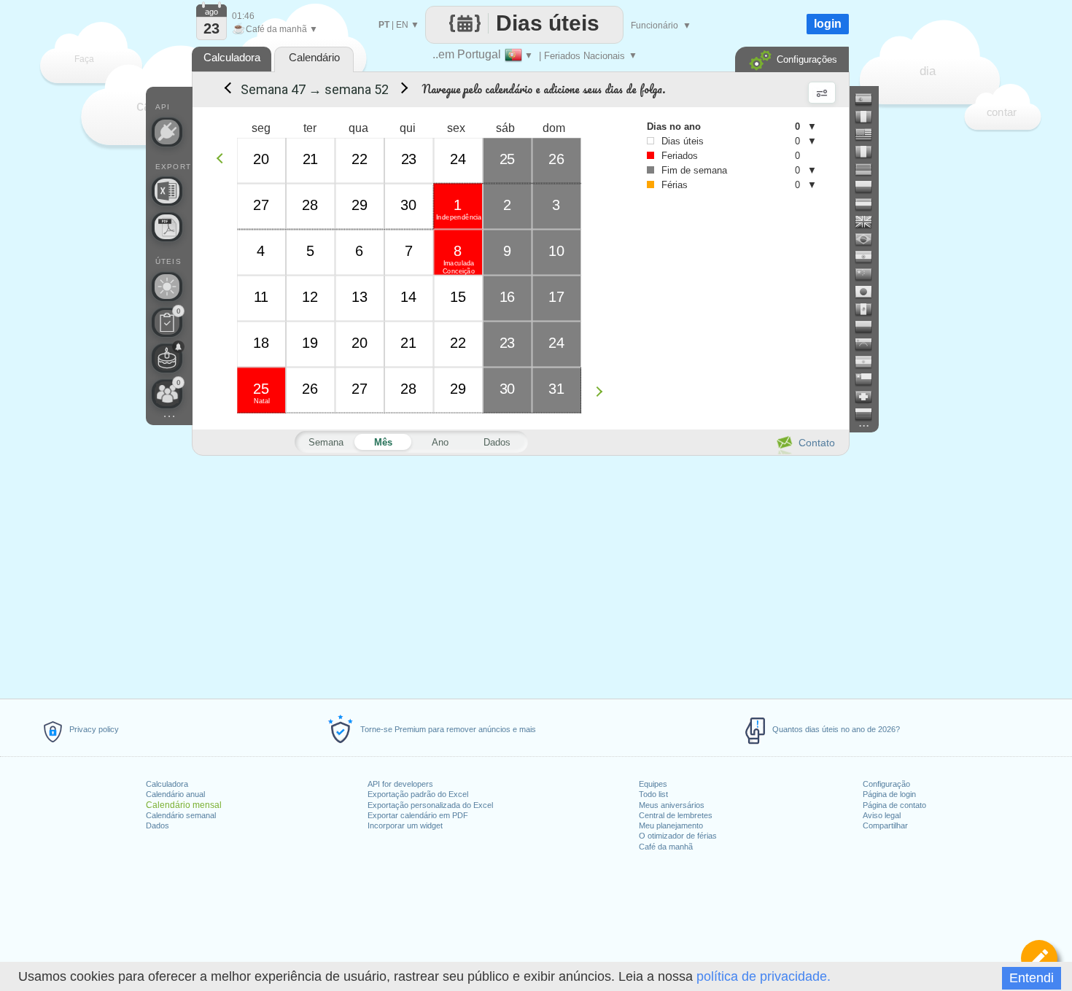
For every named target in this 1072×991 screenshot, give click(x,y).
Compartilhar (885, 825)
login (828, 24)
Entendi (1031, 978)
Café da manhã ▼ (275, 29)
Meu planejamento (671, 825)
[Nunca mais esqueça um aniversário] (167, 358)
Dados (157, 825)
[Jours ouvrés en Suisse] (869, 396)
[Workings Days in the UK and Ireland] (869, 221)
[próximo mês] (402, 89)
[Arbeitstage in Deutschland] (869, 169)
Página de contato (894, 805)
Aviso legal (882, 815)
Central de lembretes (675, 815)
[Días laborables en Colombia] (869, 326)
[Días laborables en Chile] (869, 379)
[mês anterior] (227, 89)
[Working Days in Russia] (869, 414)
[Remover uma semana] (223, 157)
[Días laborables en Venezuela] (869, 344)
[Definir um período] (1039, 958)
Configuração (886, 784)
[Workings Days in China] (869, 274)
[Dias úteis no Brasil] (869, 239)
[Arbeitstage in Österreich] (869, 204)
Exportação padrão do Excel (418, 794)
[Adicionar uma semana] (603, 391)
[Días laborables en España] (869, 99)
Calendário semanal (181, 815)
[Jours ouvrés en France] (869, 116)
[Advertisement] (520, 575)
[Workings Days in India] (869, 256)
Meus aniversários (671, 805)
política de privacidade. (763, 976)
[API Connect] (167, 132)
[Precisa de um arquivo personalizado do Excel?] (167, 191)
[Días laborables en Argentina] (869, 361)
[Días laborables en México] (869, 309)
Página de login (889, 794)
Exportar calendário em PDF (418, 815)
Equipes (653, 784)
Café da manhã (666, 846)
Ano (440, 442)
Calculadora (167, 784)
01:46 (243, 16)
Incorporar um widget (405, 825)
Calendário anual (175, 794)
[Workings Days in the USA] (869, 134)
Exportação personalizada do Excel (430, 805)
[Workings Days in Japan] (869, 291)
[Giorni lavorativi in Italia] (869, 151)
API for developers (400, 784)
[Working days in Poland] (869, 186)
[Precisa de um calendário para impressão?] (167, 226)
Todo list (653, 794)
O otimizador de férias (678, 835)
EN (402, 25)
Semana (325, 442)
